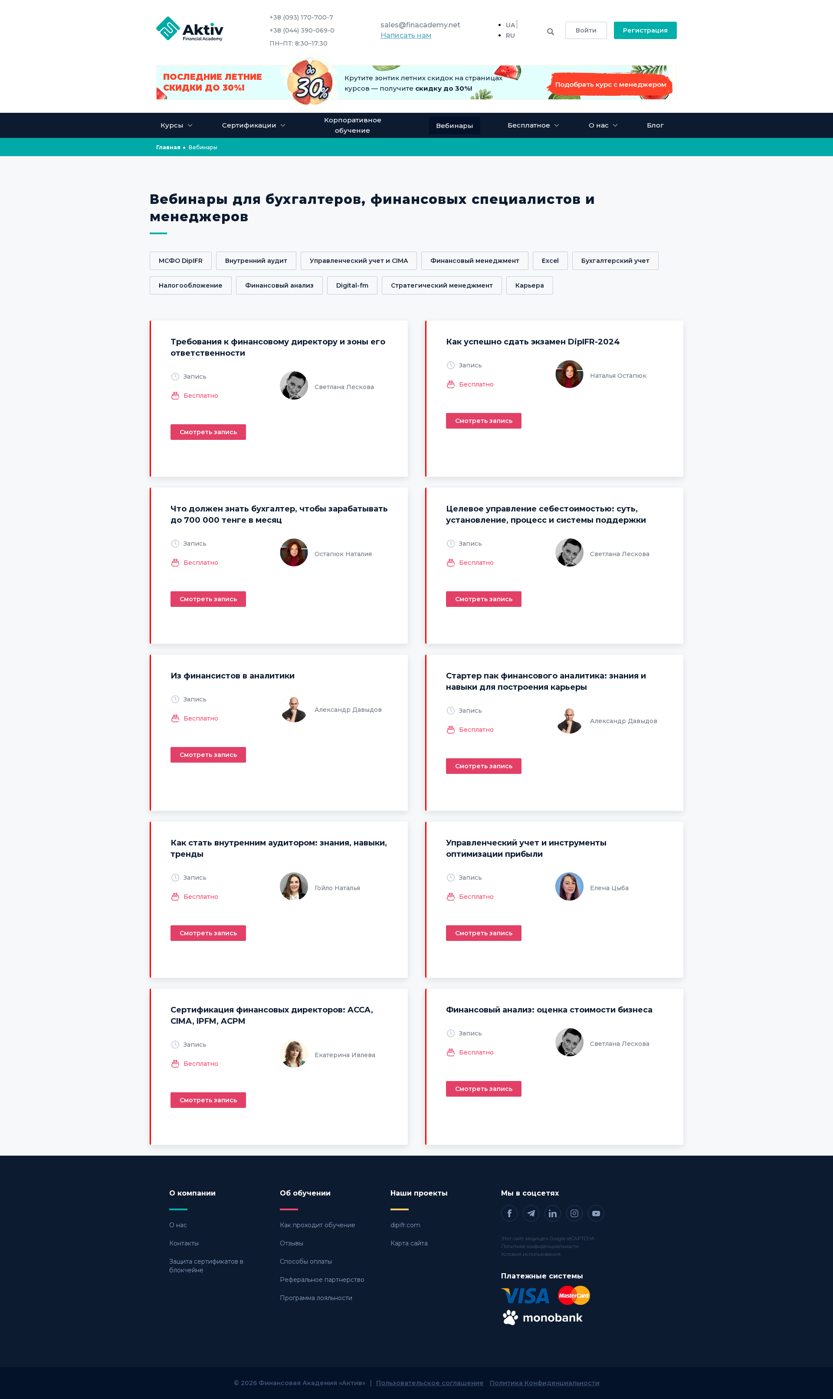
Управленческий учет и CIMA (359, 261)
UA (510, 25)
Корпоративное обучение (352, 125)
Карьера (529, 285)
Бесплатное (529, 125)
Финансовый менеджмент (474, 261)
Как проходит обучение (317, 1225)
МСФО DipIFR (181, 261)
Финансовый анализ (279, 285)
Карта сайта (409, 1243)
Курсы (172, 125)
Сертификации (249, 125)
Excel (550, 261)
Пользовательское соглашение (430, 1383)
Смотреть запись (208, 432)
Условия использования (531, 1254)
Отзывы (291, 1243)
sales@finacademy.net (420, 25)
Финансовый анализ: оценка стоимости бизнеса (549, 1010)
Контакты (184, 1243)
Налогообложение (191, 285)
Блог (655, 125)
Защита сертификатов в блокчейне (206, 1266)
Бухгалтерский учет (615, 261)
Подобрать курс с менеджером (610, 84)
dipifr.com (405, 1225)
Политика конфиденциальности (540, 1246)
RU (510, 35)
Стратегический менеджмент (442, 285)
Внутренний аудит (256, 261)
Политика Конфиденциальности (545, 1383)
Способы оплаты (306, 1261)
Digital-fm (352, 285)
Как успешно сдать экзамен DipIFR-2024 (533, 342)
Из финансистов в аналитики (233, 676)
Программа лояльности (316, 1298)
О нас (178, 1225)
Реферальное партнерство (322, 1280)
